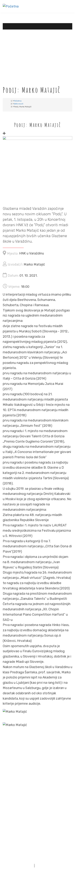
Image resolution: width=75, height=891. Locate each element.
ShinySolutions (51, 875)
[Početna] (11, 6)
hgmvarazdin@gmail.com (43, 796)
